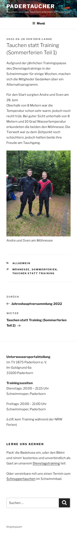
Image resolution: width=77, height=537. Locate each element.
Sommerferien (44, 269)
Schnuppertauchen (21, 479)
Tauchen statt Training (33, 273)
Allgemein (21, 263)
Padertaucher (30, 6)
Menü (41, 23)
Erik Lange (42, 39)
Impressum (14, 526)
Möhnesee (21, 269)
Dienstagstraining (46, 463)
